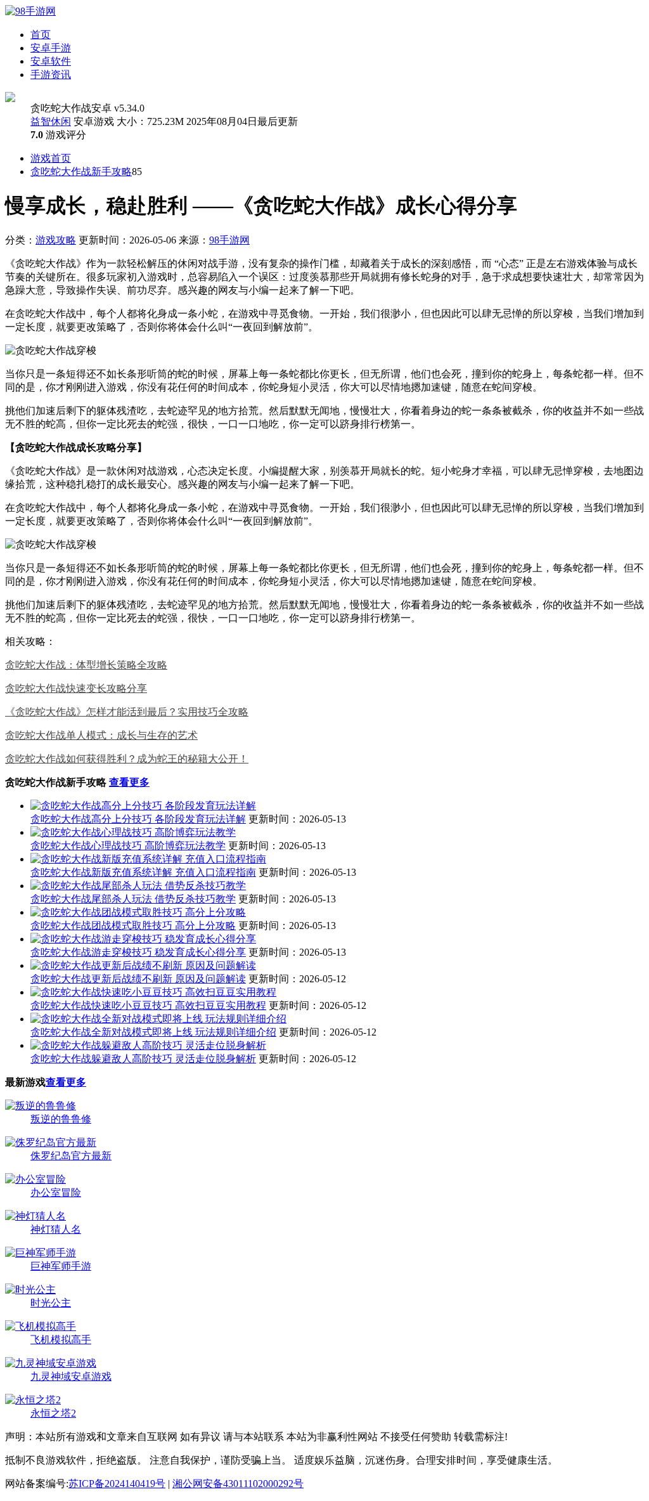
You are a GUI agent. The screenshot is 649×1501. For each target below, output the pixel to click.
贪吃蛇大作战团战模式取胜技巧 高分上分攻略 (133, 925)
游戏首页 (50, 158)
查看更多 (129, 782)
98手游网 (229, 240)
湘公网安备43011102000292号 (238, 1483)
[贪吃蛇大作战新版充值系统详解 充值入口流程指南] (148, 859)
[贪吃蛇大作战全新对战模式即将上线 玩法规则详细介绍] (158, 1018)
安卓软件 (50, 61)
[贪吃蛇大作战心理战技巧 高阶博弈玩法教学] (133, 832)
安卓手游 (50, 47)
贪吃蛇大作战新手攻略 (81, 171)
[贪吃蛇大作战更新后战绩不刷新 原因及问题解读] (143, 965)
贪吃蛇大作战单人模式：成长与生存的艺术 (101, 735)
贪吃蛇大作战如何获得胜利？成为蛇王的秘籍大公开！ (126, 758)
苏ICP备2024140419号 (116, 1483)
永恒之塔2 (53, 1413)
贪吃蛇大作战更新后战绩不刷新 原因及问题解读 (138, 978)
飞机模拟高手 (60, 1339)
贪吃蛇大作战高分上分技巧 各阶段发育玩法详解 (138, 819)
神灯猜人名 (55, 1229)
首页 (40, 34)
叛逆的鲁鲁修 (60, 1119)
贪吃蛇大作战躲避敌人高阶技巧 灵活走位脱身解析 (143, 1058)
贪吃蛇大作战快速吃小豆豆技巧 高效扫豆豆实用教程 (148, 1005)
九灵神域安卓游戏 (71, 1376)
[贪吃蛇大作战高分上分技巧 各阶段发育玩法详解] (143, 805)
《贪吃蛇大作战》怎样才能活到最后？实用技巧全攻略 (126, 711)
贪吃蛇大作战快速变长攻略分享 (76, 688)
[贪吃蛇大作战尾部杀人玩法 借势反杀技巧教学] (138, 885)
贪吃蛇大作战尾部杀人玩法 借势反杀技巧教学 (133, 898)
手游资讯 (50, 74)
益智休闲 (50, 121)
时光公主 (50, 1302)
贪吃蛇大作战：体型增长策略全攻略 (86, 665)
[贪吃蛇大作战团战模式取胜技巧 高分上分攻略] (138, 912)
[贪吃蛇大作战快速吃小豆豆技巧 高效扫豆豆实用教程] (153, 992)
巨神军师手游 (60, 1266)
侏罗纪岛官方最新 (71, 1155)
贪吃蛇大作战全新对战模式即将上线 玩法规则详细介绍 (153, 1032)
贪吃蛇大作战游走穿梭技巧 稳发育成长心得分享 (138, 952)
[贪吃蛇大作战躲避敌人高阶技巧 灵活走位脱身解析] (148, 1045)
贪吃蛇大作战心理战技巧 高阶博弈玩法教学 (128, 845)
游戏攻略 (55, 240)
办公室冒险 (55, 1192)
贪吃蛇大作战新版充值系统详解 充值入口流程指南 (143, 872)
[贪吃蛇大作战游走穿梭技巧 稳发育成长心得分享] (143, 938)
